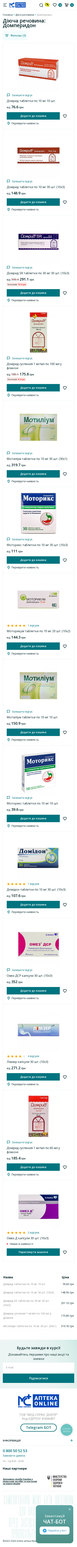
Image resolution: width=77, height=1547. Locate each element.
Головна (8, 14)
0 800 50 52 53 (15, 1450)
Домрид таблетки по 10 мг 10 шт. (31, 101)
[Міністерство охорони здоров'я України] (57, 1481)
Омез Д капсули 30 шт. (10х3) (28, 1238)
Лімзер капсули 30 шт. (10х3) (27, 1062)
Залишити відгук (22, 95)
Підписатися (38, 1378)
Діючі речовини (24, 14)
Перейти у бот (57, 1530)
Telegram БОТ (38, 1427)
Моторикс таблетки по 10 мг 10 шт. (33, 803)
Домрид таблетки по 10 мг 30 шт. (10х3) (36, 187)
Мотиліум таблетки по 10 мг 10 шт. (32, 717)
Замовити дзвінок (14, 1455)
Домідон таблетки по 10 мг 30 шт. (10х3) (36, 889)
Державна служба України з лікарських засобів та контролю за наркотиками (20, 1481)
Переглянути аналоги (33, 1252)
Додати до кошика (33, 116)
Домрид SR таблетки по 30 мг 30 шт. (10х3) (38, 273)
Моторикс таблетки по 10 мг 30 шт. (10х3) (37, 545)
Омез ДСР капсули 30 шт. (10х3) (29, 976)
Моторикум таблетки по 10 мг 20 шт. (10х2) (38, 631)
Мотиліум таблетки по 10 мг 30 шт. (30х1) (37, 459)
